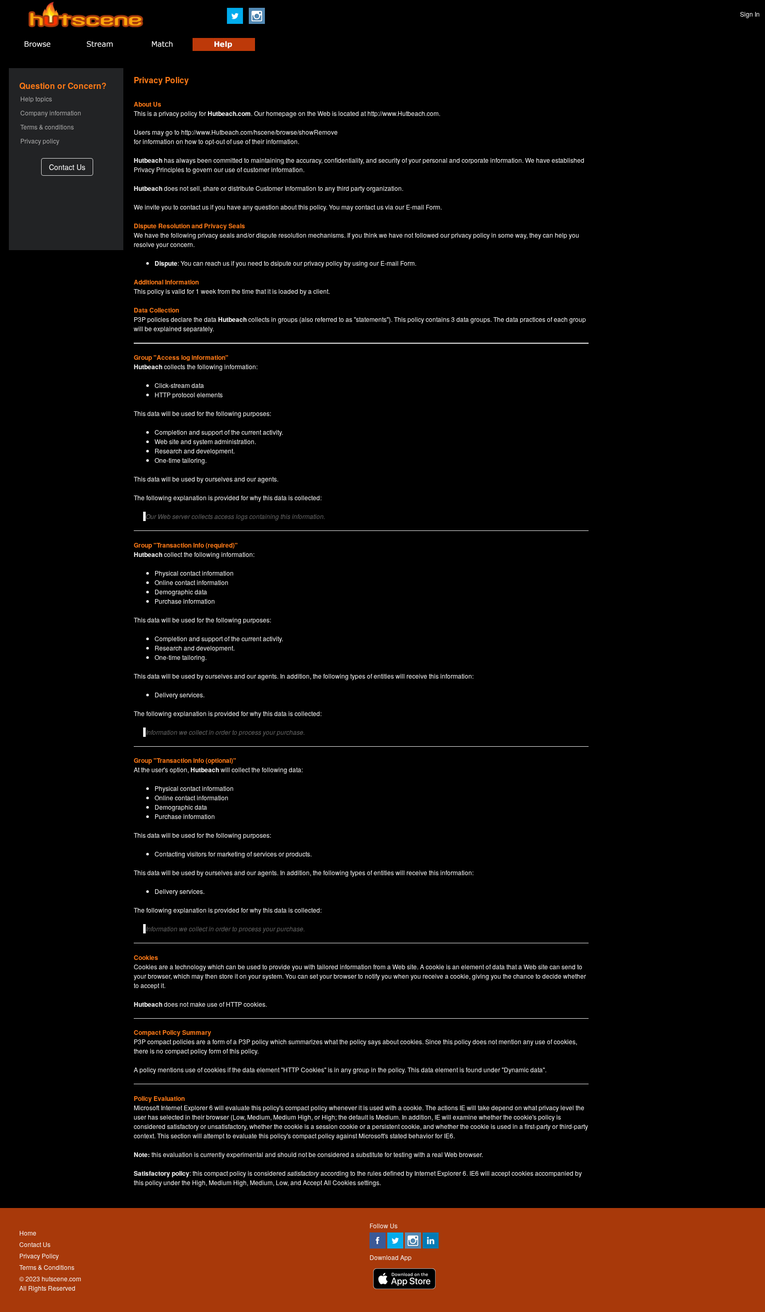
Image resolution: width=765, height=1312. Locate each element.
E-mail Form (423, 206)
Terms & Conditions (46, 1267)
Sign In (750, 13)
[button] (67, 166)
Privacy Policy (39, 1255)
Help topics (36, 98)
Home (27, 1232)
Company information (50, 112)
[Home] (86, 24)
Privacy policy (39, 140)
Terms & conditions (47, 126)
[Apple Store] (404, 1286)
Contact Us (34, 1244)
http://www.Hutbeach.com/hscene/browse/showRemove (259, 131)
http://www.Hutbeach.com (403, 113)
